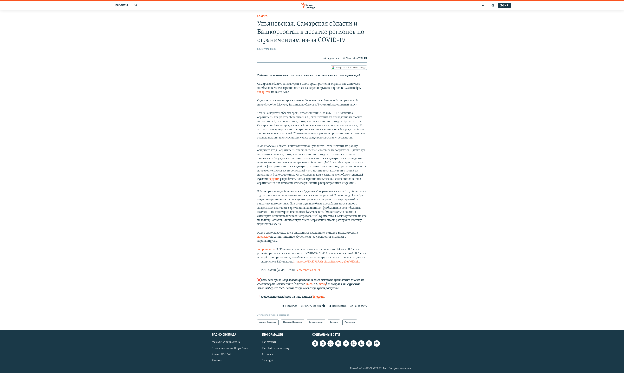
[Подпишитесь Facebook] (323, 343)
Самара (262, 16)
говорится (264, 92)
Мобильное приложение (226, 342)
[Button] (331, 58)
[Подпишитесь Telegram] (346, 343)
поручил (274, 179)
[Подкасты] (369, 343)
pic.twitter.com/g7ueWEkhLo (342, 261)
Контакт (216, 361)
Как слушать (269, 342)
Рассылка (267, 354)
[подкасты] (493, 5)
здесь (322, 284)
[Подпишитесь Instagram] (354, 343)
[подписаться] (377, 343)
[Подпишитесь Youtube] (338, 343)
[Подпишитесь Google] (315, 343)
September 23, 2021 (308, 270)
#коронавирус (266, 249)
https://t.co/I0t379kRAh (308, 261)
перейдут (263, 237)
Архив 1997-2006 (221, 354)
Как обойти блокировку (275, 348)
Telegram (318, 296)
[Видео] (483, 5)
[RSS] (361, 343)
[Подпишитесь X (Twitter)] (330, 343)
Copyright (267, 361)
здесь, (309, 284)
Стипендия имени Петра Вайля (230, 348)
